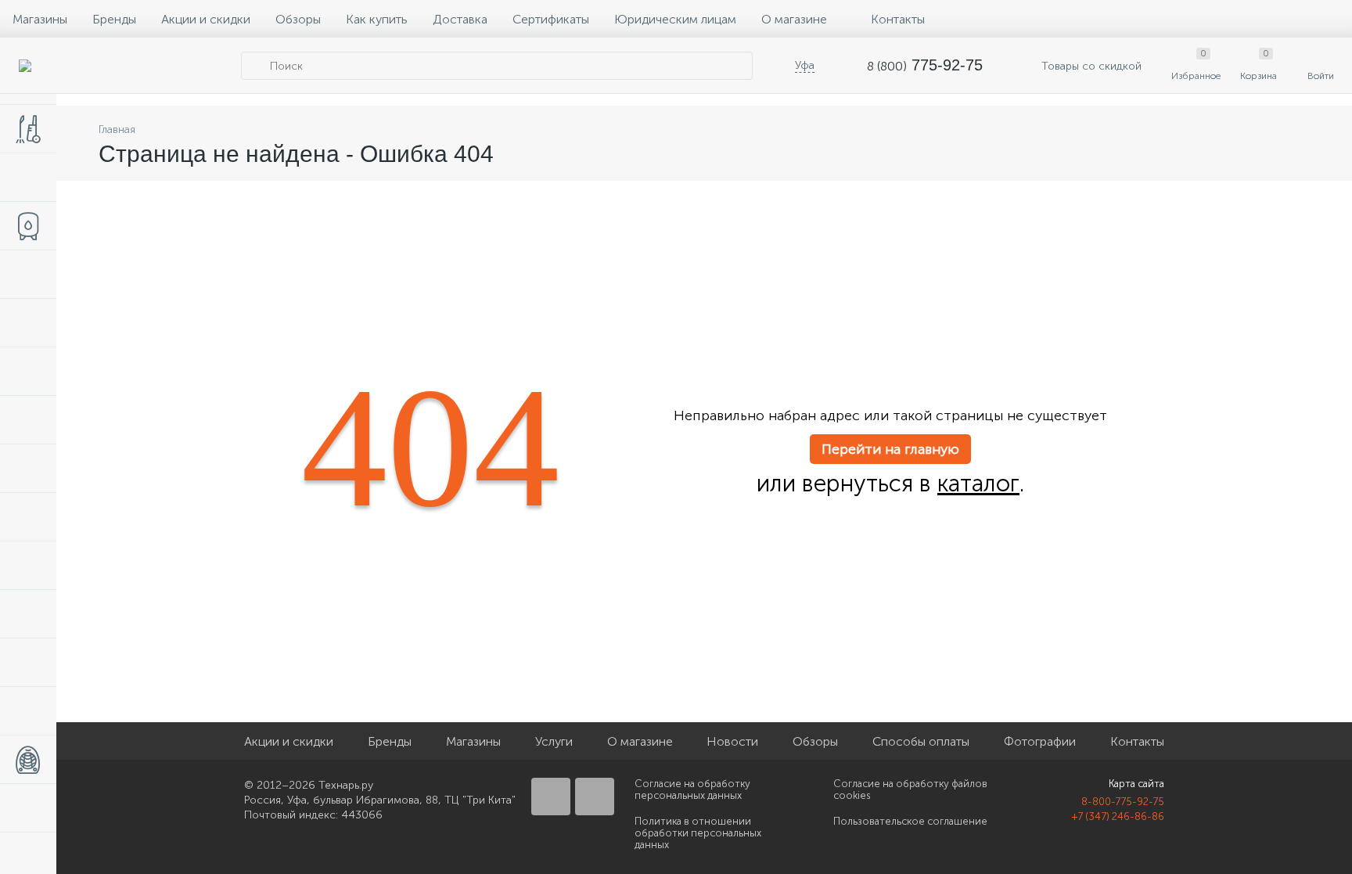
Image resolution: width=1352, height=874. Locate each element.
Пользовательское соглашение (910, 821)
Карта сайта (1136, 783)
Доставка (460, 19)
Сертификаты (550, 19)
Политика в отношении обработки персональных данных (698, 833)
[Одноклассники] (594, 796)
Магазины (40, 19)
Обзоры (298, 19)
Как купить (377, 19)
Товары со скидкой (1090, 66)
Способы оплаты (920, 741)
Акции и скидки (205, 19)
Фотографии (1040, 741)
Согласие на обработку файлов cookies (910, 789)
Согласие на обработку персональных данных (692, 789)
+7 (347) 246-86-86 (1118, 816)
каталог (978, 483)
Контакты (898, 19)
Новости (732, 741)
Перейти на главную (890, 449)
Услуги (554, 741)
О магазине (794, 19)
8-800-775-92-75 (1122, 801)
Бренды (114, 19)
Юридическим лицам (675, 19)
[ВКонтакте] (550, 796)
